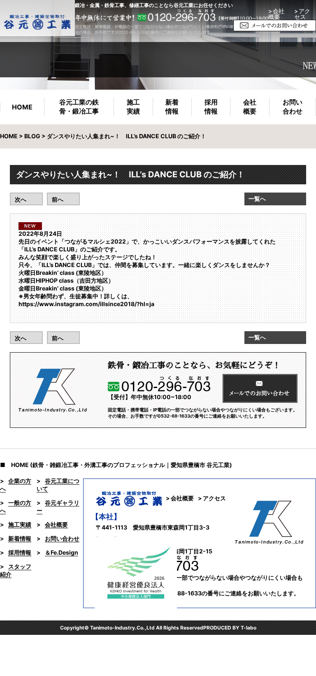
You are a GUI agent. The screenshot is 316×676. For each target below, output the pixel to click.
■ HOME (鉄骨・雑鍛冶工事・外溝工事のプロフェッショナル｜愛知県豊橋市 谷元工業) (116, 464)
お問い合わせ (292, 106)
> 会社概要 (276, 14)
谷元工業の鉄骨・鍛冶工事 (79, 106)
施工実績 (133, 106)
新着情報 (172, 106)
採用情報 (211, 106)
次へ (20, 199)
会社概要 (249, 106)
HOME (22, 107)
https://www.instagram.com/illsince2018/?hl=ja (86, 303)
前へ (57, 199)
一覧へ (257, 198)
